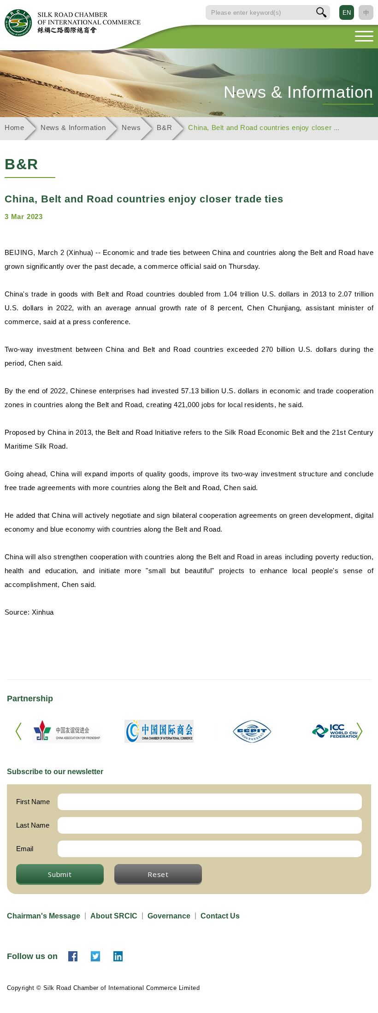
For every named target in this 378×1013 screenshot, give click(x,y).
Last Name (32, 825)
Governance (169, 916)
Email (24, 849)
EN (347, 12)
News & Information (73, 127)
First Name (33, 802)
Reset (158, 874)
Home (14, 127)
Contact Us (220, 916)
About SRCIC (113, 916)
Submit (60, 874)
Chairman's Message (43, 916)
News (131, 127)
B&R (164, 127)
